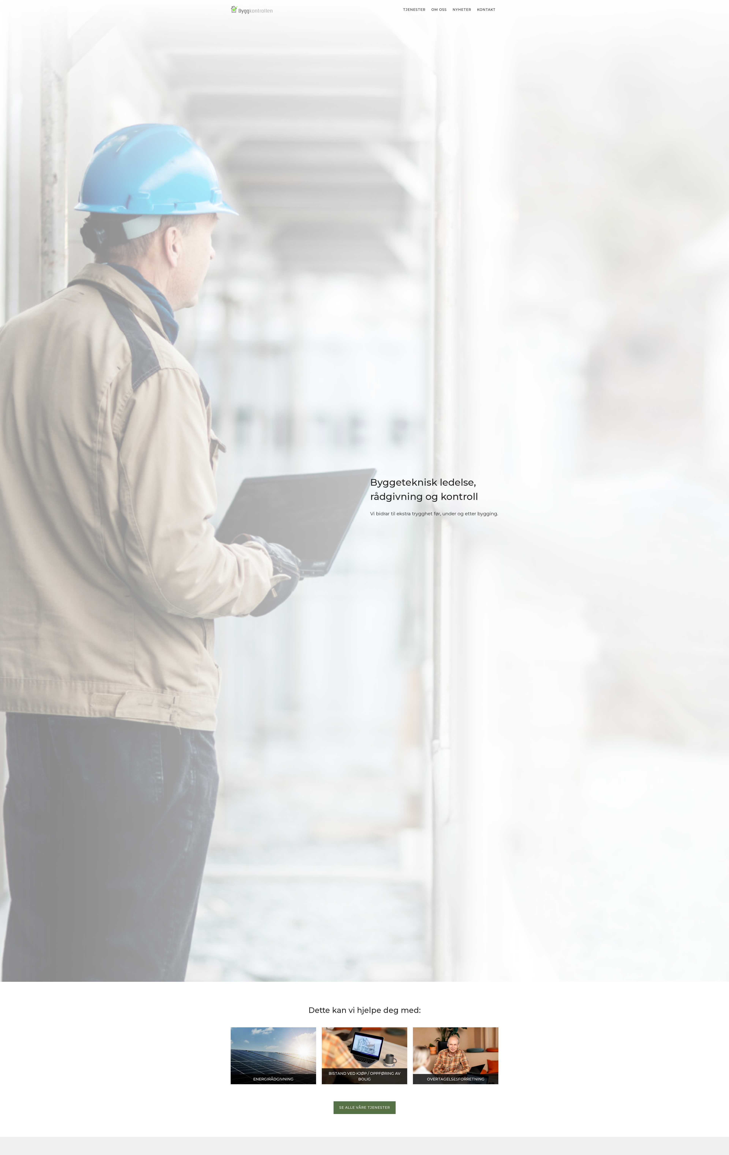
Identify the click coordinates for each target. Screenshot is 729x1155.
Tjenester (414, 10)
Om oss (439, 10)
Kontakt (486, 10)
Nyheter (462, 10)
